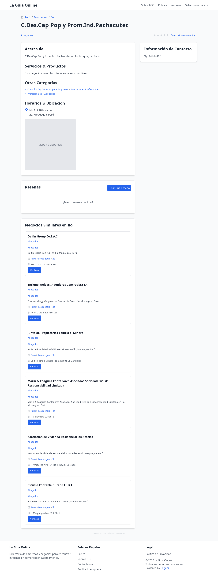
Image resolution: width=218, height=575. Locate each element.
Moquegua (40, 17)
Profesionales (34, 93)
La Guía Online (23, 5)
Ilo (52, 17)
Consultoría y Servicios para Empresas (47, 89)
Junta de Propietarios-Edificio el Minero (55, 333)
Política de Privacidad (158, 554)
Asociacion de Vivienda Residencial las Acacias (60, 437)
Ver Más (34, 270)
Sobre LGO (147, 5)
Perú (27, 17)
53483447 (155, 56)
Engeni (165, 568)
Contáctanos (85, 564)
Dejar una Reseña (119, 188)
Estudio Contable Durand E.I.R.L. (50, 485)
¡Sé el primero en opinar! (183, 35)
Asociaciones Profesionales (85, 89)
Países (81, 554)
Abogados (27, 35)
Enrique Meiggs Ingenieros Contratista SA (57, 284)
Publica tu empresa (169, 5)
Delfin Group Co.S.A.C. (43, 236)
